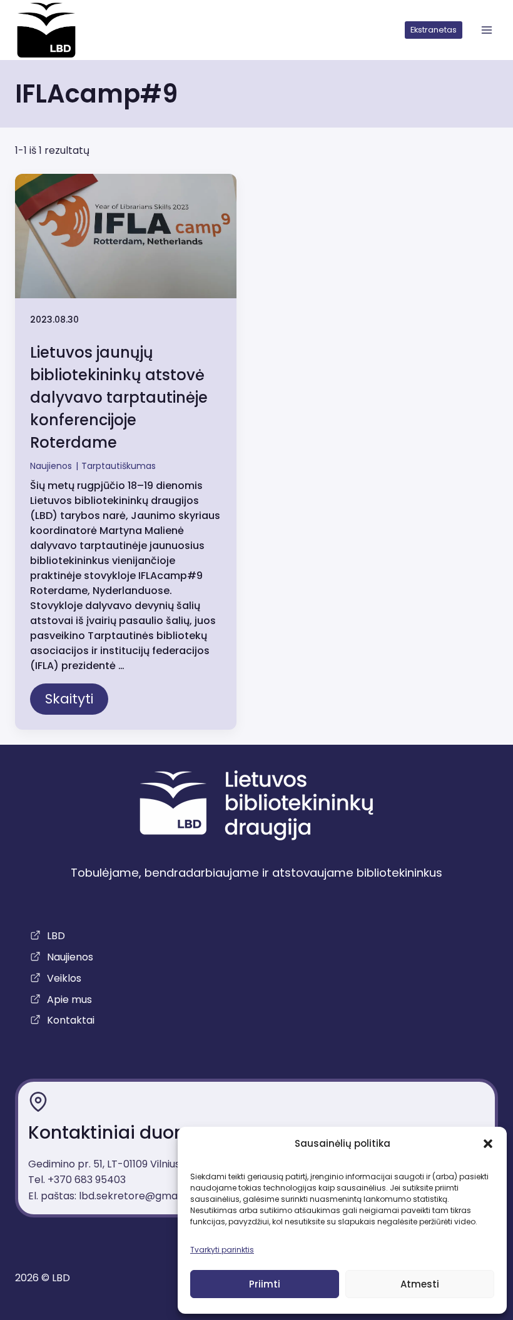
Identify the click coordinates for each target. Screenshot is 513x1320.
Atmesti (419, 1284)
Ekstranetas (433, 29)
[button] (488, 1143)
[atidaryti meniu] (486, 30)
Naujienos (51, 466)
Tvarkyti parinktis (222, 1249)
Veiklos (64, 978)
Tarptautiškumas (118, 466)
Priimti (264, 1284)
